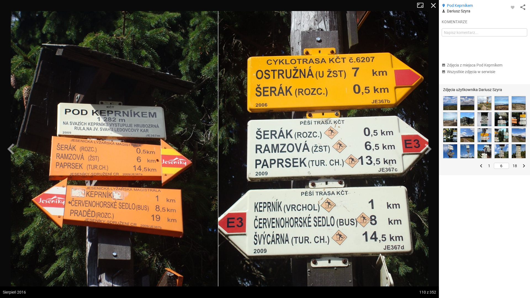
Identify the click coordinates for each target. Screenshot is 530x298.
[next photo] (428, 149)
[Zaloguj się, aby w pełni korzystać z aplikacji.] (512, 7)
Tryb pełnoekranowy (422, 5)
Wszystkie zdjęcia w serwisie (471, 72)
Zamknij (433, 5)
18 (515, 166)
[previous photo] (11, 149)
